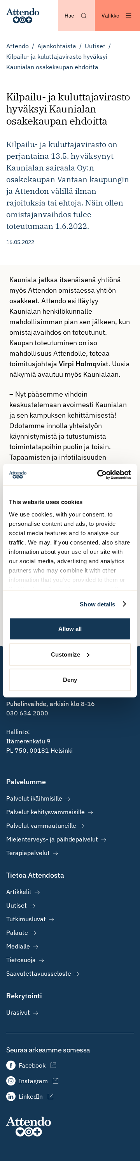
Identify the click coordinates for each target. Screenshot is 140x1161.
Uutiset (95, 46)
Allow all (70, 628)
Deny (70, 679)
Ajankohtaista (56, 46)
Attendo (17, 46)
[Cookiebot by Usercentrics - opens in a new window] (98, 474)
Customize (65, 654)
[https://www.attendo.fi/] (22, 15)
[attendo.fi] (28, 1126)
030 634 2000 (27, 713)
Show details (97, 604)
